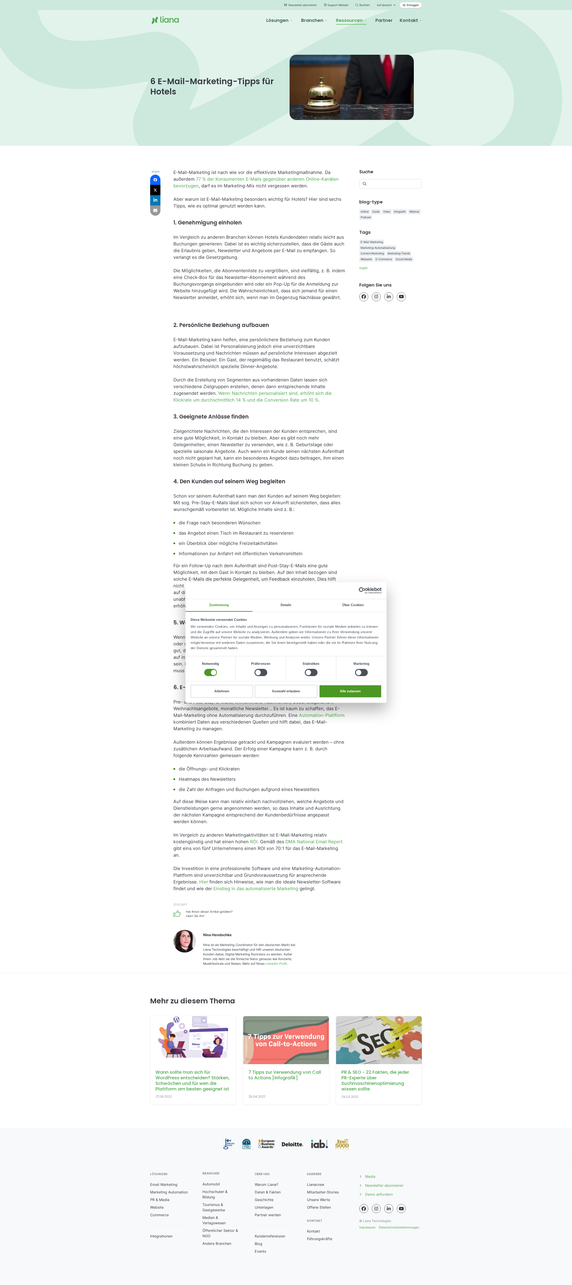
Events (260, 1251)
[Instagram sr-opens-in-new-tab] (376, 296)
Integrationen (161, 1236)
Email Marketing (163, 1184)
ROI (253, 841)
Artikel (365, 211)
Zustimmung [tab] (219, 605)
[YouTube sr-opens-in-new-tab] (401, 296)
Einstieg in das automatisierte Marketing (255, 888)
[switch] (260, 672)
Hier (203, 882)
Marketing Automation (169, 1192)
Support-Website (338, 5)
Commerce (159, 1215)
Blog (258, 1243)
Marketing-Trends (399, 253)
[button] (279, 20)
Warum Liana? (266, 1184)
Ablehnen (221, 691)
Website (157, 1207)
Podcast (366, 217)
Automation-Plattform (322, 715)
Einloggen (412, 5)
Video (386, 211)
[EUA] (266, 1144)
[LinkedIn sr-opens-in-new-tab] (388, 296)
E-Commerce (384, 259)
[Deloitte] (293, 1144)
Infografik (400, 211)
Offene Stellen (319, 1207)
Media (370, 1176)
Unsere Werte (318, 1199)
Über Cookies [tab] (353, 605)
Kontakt (313, 1231)
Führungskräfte (319, 1239)
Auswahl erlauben (286, 691)
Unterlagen (264, 1207)
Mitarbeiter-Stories (323, 1192)
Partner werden (268, 1215)
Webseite (366, 259)
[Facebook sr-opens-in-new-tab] (363, 296)
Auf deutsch (384, 5)
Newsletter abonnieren (302, 5)
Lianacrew (315, 1184)
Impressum (367, 1227)
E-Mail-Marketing (372, 242)
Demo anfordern (379, 1194)
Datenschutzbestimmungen (399, 1227)
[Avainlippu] (229, 1144)
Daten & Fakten (268, 1192)
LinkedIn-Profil (276, 963)
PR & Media (159, 1199)
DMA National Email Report (314, 841)
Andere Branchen (216, 1243)
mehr (363, 268)
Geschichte (264, 1199)
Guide (376, 211)
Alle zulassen (350, 691)
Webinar (414, 211)
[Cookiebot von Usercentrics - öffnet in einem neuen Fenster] (362, 590)
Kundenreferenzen (270, 1236)
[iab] (319, 1144)
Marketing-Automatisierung (378, 247)
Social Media (404, 259)
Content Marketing (372, 253)
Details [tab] (286, 605)
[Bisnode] (246, 1144)
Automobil (211, 1184)
